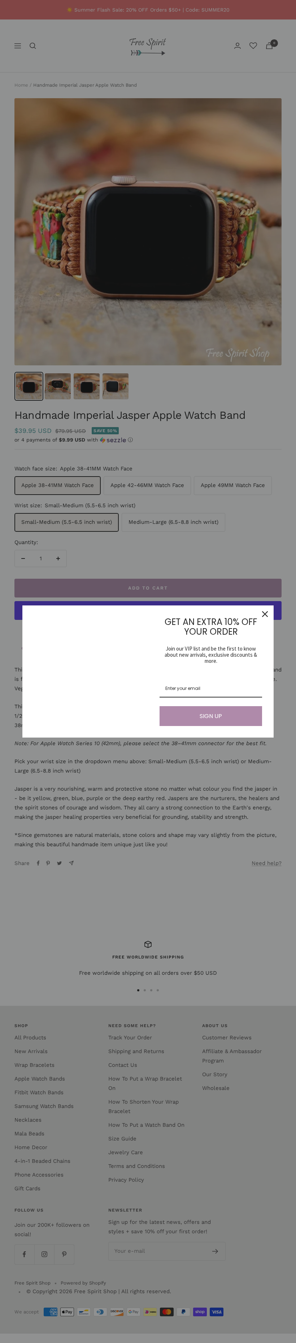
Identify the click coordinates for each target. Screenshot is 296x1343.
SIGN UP (211, 716)
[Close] (265, 614)
